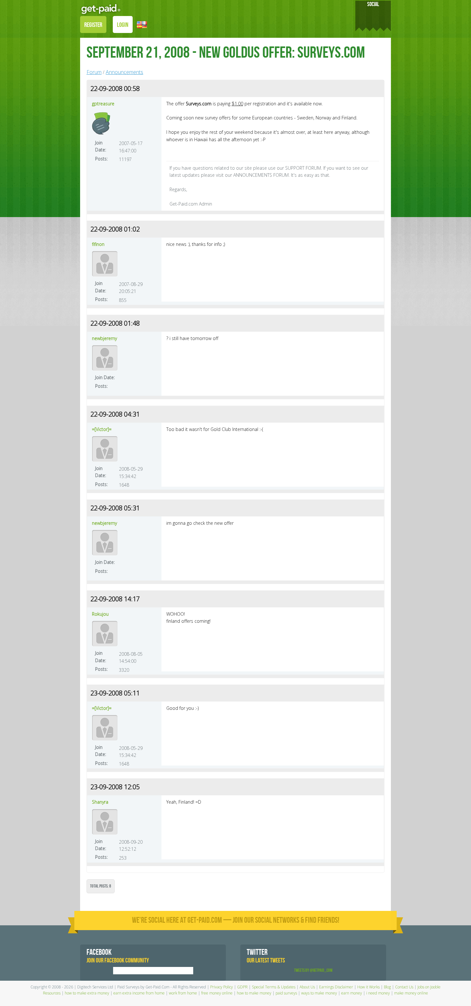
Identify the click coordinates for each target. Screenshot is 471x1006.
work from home (183, 993)
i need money (378, 993)
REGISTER (93, 25)
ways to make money (319, 993)
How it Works (368, 987)
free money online (217, 993)
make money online (411, 993)
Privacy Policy (221, 987)
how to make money (254, 993)
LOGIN (122, 25)
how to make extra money (87, 993)
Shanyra (100, 802)
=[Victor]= (102, 429)
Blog (387, 987)
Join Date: (100, 146)
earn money (351, 993)
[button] (142, 24)
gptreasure (103, 104)
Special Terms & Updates (273, 987)
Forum (94, 72)
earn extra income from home (139, 993)
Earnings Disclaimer (336, 987)
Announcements (124, 72)
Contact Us (404, 987)
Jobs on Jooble (429, 987)
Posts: (101, 159)
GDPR (242, 987)
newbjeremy (104, 338)
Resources (52, 993)
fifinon (98, 244)
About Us (307, 987)
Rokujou (100, 614)
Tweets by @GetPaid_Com (313, 970)
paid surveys (286, 993)
